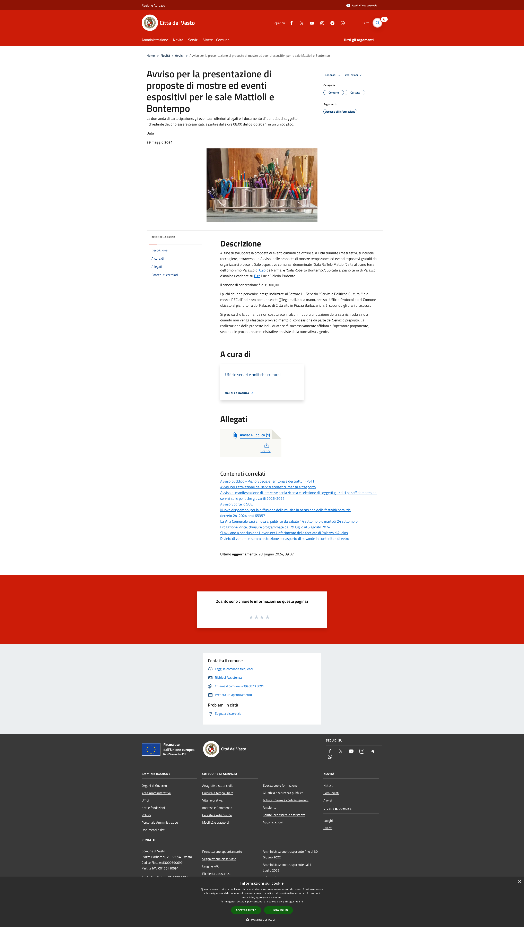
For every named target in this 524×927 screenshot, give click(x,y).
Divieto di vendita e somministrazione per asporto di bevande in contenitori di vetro (284, 538)
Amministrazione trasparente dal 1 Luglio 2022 (287, 867)
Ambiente (269, 807)
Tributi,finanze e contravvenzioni (285, 800)
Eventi (327, 827)
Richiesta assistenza (216, 873)
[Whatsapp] (341, 22)
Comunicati (331, 792)
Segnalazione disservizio (219, 858)
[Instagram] (320, 22)
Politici (146, 815)
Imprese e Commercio (217, 807)
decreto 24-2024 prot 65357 (242, 515)
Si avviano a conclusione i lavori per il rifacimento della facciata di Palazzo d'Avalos (284, 533)
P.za (257, 276)
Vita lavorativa (212, 800)
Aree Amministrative (156, 792)
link (301, 901)
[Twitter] (300, 22)
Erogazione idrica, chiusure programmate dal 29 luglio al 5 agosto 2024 (275, 527)
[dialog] (262, 902)
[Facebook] (290, 22)
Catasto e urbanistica (217, 815)
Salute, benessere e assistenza (284, 814)
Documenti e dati (153, 829)
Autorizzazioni (273, 822)
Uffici (145, 800)
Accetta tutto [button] (246, 910)
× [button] (519, 881)
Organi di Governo (154, 785)
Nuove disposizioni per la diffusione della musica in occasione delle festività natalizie (285, 510)
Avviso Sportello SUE (236, 504)
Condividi (331, 75)
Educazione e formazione (280, 785)
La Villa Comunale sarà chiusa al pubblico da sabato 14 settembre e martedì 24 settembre (289, 521)
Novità (165, 55)
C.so (262, 270)
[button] (262, 919)
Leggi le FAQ (210, 866)
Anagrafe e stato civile (217, 785)
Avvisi (179, 55)
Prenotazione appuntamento (222, 851)
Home (151, 55)
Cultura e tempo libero (217, 792)
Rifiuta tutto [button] (278, 910)
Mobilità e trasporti (215, 822)
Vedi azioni (351, 75)
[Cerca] (377, 23)
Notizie (328, 785)
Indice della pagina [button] (163, 237)
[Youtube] (310, 22)
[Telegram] (331, 22)
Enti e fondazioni (153, 807)
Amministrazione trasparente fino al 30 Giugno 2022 (290, 854)
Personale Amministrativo (160, 822)
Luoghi (328, 820)
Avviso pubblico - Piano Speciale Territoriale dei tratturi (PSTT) (267, 481)
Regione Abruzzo (153, 5)
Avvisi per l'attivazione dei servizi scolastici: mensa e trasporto (268, 487)
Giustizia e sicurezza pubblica (283, 792)
